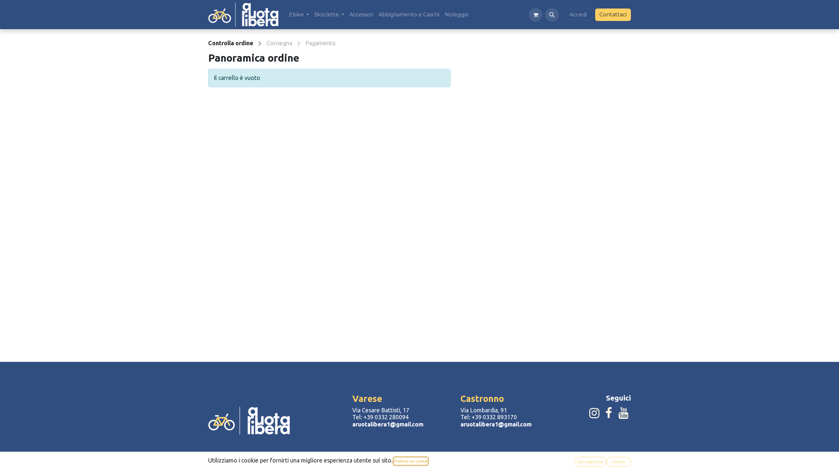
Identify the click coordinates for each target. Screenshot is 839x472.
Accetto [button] (619, 461)
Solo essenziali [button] (590, 461)
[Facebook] (609, 413)
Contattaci (613, 14)
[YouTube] (623, 413)
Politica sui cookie (410, 461)
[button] (552, 15)
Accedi (578, 14)
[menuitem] (299, 14)
